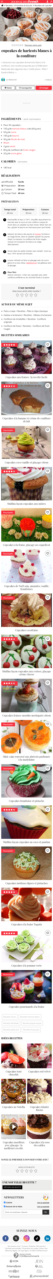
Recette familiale (11, 1023)
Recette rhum (9, 1016)
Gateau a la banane (13, 315)
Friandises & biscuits (23, 5)
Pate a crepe (9, 311)
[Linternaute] (13, 1266)
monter (38, 234)
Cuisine (8, 1202)
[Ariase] (13, 1276)
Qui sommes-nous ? (14, 1246)
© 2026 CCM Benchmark (38, 1251)
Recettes (9, 5)
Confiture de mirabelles (15, 319)
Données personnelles (13, 1248)
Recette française (31, 1029)
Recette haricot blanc (30, 1016)
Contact (25, 1246)
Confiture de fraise (12, 326)
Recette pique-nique (32, 1023)
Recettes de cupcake (43, 5)
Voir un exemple (43, 1202)
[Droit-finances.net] (39, 1266)
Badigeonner (31, 263)
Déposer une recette (12, 1187)
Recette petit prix (11, 1029)
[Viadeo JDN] (39, 1271)
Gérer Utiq (43, 1248)
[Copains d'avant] (13, 1271)
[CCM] (13, 1261)
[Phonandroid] (39, 1276)
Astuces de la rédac (13, 1206)
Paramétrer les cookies (31, 1248)
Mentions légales (12, 1251)
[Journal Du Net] (39, 1261)
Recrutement (41, 1246)
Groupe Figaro (24, 1251)
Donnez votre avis (33, 45)
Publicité (32, 1246)
